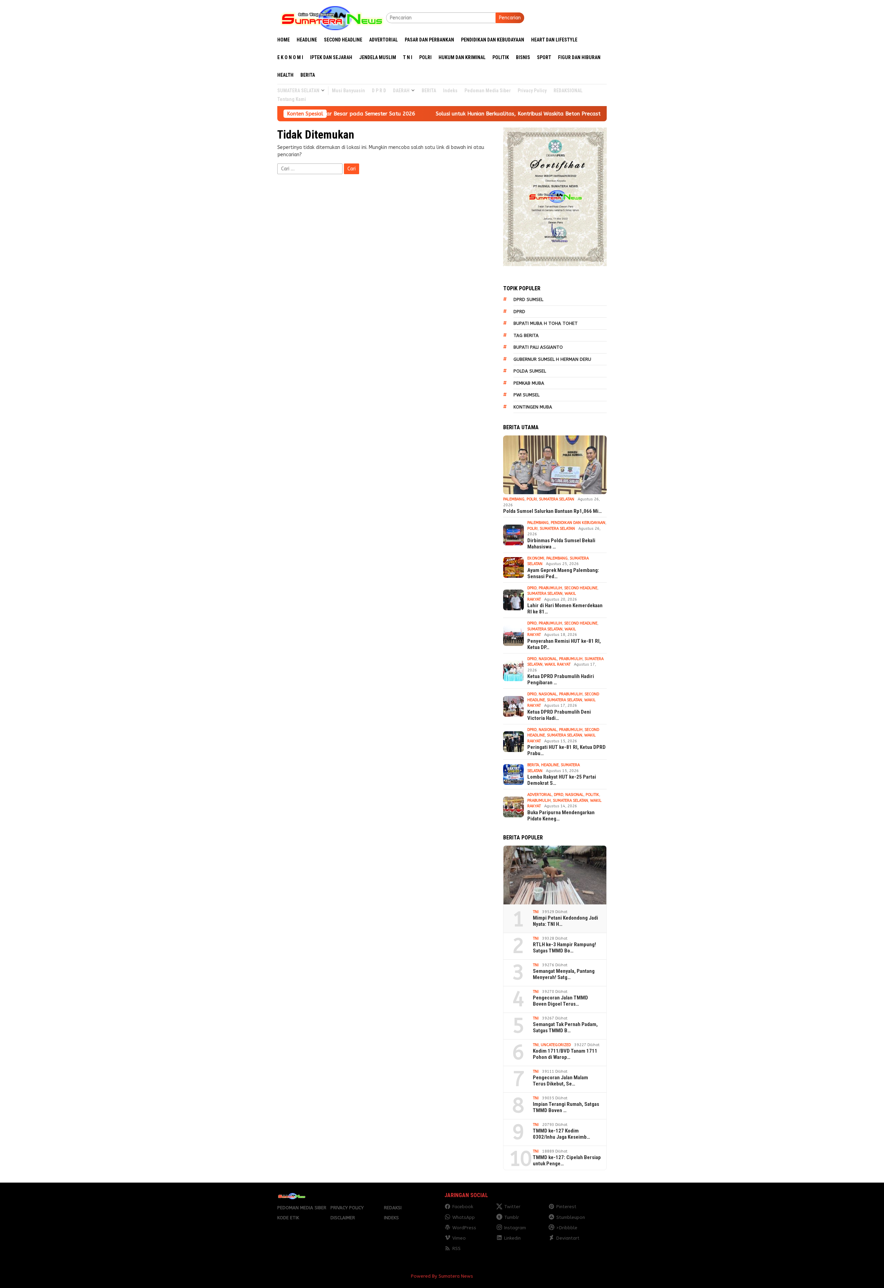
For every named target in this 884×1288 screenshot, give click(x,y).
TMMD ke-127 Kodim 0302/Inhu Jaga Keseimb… (561, 1134)
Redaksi (393, 1207)
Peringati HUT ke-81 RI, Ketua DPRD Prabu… (566, 750)
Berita (533, 765)
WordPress (464, 1227)
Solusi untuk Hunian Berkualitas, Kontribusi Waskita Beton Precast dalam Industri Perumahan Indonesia (482, 114)
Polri (532, 499)
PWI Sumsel (526, 394)
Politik (592, 794)
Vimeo (459, 1238)
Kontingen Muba (532, 407)
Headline (550, 765)
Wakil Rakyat (557, 664)
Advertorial (539, 794)
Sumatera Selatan (556, 499)
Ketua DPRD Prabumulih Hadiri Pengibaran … (560, 679)
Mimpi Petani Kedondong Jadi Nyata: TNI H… (565, 921)
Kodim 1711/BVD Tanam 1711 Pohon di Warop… (565, 1054)
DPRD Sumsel (528, 299)
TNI (536, 912)
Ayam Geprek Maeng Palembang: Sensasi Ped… (563, 573)
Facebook (462, 1206)
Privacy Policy (347, 1207)
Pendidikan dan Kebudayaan (578, 522)
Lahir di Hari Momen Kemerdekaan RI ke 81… (565, 608)
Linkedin (512, 1238)
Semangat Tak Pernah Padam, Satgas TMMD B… (565, 1027)
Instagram (515, 1227)
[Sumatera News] (331, 17)
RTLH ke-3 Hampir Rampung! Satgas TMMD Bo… (564, 947)
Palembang (514, 499)
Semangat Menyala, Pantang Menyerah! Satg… (564, 974)
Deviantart (567, 1238)
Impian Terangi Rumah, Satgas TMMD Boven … (566, 1107)
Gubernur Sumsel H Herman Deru (552, 359)
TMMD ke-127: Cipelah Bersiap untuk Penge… (567, 1160)
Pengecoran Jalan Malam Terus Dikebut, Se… (560, 1080)
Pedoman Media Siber (301, 1207)
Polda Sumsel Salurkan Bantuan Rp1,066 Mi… (552, 511)
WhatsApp (463, 1217)
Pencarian (510, 18)
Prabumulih (550, 588)
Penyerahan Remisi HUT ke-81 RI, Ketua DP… (564, 644)
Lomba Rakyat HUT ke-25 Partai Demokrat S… (561, 780)
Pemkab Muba (528, 383)
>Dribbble (566, 1227)
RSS (456, 1248)
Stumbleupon (570, 1217)
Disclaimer (342, 1217)
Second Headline (580, 588)
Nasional (548, 659)
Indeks (391, 1217)
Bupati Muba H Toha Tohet (545, 323)
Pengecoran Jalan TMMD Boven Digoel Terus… (560, 1001)
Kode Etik (288, 1217)
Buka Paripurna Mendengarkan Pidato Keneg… (561, 815)
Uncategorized (556, 1045)
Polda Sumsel (529, 371)
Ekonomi (535, 558)
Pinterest (566, 1206)
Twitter (512, 1206)
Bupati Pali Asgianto (538, 347)
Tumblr (511, 1217)
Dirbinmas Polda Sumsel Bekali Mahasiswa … (561, 543)
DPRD (519, 311)
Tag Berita (526, 335)
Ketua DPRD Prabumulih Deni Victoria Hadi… (559, 715)
